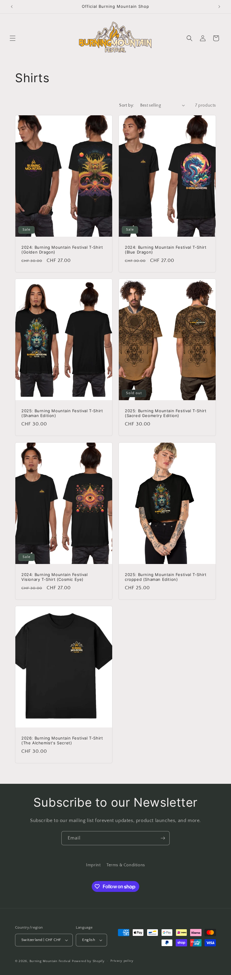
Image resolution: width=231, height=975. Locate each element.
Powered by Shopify (88, 961)
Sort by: (126, 105)
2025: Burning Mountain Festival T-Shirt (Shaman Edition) (62, 413)
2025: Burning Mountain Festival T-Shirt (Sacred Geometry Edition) (165, 413)
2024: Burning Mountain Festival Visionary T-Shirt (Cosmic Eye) (54, 577)
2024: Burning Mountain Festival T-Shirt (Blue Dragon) (165, 250)
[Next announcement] (219, 6)
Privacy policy (122, 961)
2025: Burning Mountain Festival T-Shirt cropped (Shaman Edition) (165, 577)
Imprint (93, 865)
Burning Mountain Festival (50, 961)
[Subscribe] (162, 838)
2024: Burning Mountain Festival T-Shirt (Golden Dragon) (62, 250)
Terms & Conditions (125, 865)
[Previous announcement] (11, 6)
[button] (12, 38)
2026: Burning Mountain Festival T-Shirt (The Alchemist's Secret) (62, 740)
